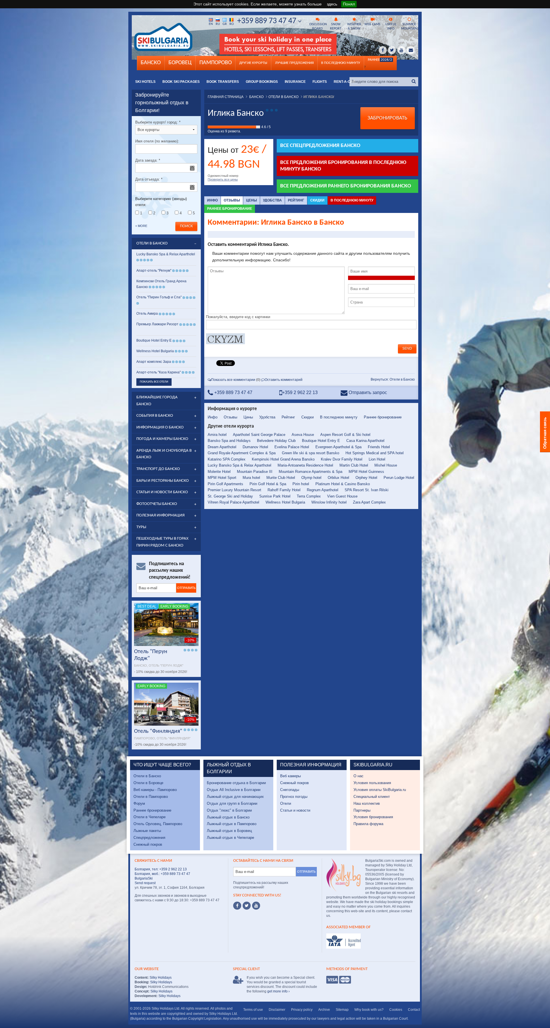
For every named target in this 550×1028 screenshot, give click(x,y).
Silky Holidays (160, 977)
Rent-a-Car (344, 81)
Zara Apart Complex (369, 502)
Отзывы (232, 200)
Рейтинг (296, 200)
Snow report (335, 26)
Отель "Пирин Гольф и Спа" (159, 297)
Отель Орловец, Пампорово (157, 824)
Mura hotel (251, 477)
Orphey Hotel (366, 477)
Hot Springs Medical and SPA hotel (374, 453)
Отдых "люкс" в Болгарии (229, 810)
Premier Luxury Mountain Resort (234, 490)
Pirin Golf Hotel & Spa (268, 484)
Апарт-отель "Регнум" (153, 271)
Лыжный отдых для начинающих (235, 796)
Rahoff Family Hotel (284, 490)
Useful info (390, 26)
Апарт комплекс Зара (153, 362)
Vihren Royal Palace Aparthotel (233, 502)
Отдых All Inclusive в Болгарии (233, 790)
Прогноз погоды (293, 796)
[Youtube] (256, 906)
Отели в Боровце (148, 783)
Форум (139, 803)
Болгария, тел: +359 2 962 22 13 (161, 869)
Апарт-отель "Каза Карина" (158, 372)
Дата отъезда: (148, 179)
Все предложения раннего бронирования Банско (345, 186)
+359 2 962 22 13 (300, 392)
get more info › (278, 991)
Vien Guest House (342, 496)
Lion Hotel (377, 459)
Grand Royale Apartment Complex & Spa (242, 453)
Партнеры (361, 810)
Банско (151, 63)
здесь (332, 4)
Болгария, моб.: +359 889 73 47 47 (162, 874)
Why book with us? (369, 1009)
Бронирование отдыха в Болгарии (236, 783)
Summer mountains (409, 26)
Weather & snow (354, 26)
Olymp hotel (311, 477)
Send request (145, 883)
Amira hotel (217, 434)
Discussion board (318, 26)
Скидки (317, 200)
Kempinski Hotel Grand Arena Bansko (283, 459)
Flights (320, 81)
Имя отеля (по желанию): (157, 141)
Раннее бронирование (229, 209)
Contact (414, 1009)
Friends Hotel (379, 447)
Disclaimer (277, 1009)
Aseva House (303, 434)
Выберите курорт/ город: (157, 122)
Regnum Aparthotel (322, 490)
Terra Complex (309, 496)
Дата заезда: (147, 160)
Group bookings (262, 81)
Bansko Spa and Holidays (229, 440)
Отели (285, 803)
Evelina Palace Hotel (291, 447)
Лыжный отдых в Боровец (229, 831)
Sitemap (342, 1009)
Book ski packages (181, 81)
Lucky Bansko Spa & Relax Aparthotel (239, 465)
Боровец (180, 63)
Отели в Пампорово (150, 796)
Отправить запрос (367, 392)
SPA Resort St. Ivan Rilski (366, 490)
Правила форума (368, 824)
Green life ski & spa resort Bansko (310, 453)
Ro (231, 24)
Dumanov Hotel (255, 447)
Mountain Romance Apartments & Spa (310, 471)
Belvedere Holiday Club (276, 440)
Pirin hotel (300, 484)
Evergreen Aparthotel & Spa (338, 447)
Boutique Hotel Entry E (321, 440)
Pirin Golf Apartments (225, 484)
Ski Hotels (145, 81)
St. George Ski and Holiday (230, 496)
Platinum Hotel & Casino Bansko (342, 484)
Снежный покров (147, 844)
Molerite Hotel (219, 471)
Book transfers (223, 81)
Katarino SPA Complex (226, 459)
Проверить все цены (223, 179)
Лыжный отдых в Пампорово (231, 824)
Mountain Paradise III (254, 471)
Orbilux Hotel (338, 477)
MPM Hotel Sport (222, 477)
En (211, 24)
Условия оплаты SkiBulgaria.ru (379, 790)
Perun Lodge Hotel (399, 477)
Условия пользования (372, 783)
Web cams (372, 24)
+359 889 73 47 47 (267, 21)
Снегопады (289, 790)
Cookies (395, 1009)
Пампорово (215, 63)
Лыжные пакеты (147, 831)
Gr (225, 24)
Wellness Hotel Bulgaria (285, 502)
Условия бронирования (373, 817)
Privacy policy (302, 1009)
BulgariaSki (144, 878)
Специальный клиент (371, 796)
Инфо (212, 200)
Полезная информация (160, 515)
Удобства (272, 200)
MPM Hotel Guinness (366, 471)
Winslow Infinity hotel (329, 502)
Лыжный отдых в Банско (228, 817)
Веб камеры (290, 776)
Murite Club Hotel (280, 477)
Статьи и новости (295, 810)
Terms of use (253, 1009)
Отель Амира (147, 314)
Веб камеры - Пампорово (155, 790)
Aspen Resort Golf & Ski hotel (345, 434)
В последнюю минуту (352, 200)
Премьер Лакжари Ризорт (157, 324)
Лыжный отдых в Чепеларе (230, 837)
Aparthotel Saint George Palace (259, 434)
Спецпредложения (149, 837)
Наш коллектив (366, 803)
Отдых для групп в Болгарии (232, 803)
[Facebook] (237, 906)
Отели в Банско (147, 776)
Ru (218, 24)
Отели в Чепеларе (149, 817)
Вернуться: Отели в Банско (393, 379)
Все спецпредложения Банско (320, 145)
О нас (358, 776)
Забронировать (387, 118)
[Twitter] (247, 906)
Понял (349, 4)
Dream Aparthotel (222, 447)
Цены (251, 200)
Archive (324, 1009)
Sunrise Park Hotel (274, 496)
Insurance (295, 81)
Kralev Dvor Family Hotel (341, 459)
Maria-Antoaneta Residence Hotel (305, 465)
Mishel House (385, 465)
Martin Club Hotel (353, 465)
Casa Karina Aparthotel (365, 440)
